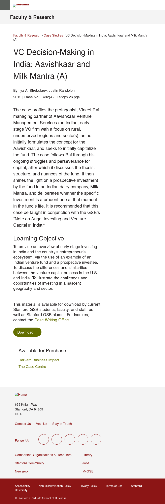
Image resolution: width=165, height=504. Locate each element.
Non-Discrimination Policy (56, 486)
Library (87, 454)
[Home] (21, 395)
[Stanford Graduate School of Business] (23, 5)
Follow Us (22, 440)
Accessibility (24, 486)
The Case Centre (33, 366)
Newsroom (22, 471)
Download (25, 332)
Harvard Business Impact (40, 359)
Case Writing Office (53, 320)
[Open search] (160, 5)
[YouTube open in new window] (83, 439)
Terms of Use (115, 486)
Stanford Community (29, 463)
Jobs (85, 463)
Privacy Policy (89, 486)
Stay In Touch (62, 423)
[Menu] (5, 5)
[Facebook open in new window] (57, 439)
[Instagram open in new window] (70, 439)
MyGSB (89, 471)
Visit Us (41, 423)
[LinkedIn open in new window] (96, 439)
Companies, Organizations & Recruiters (43, 454)
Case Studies (53, 35)
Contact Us (23, 423)
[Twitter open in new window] (43, 439)
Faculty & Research (32, 16)
